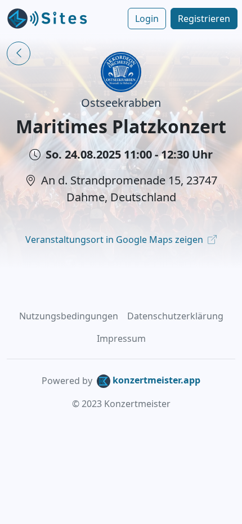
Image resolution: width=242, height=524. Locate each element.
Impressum (121, 338)
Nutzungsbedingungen (68, 316)
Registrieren (204, 18)
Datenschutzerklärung (175, 316)
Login (147, 18)
